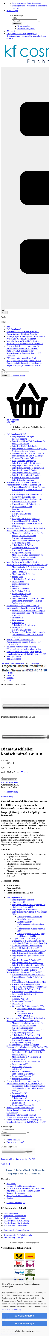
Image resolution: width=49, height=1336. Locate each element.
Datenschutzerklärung (11, 1309)
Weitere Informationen (24, 1331)
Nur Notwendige (24, 1323)
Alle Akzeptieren (24, 1315)
